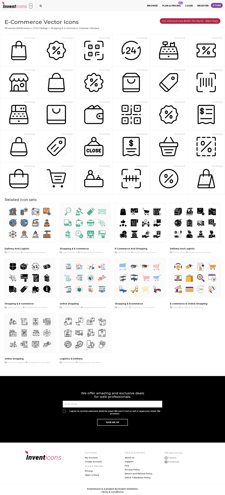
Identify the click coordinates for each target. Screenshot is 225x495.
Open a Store (92, 475)
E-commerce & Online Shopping (188, 303)
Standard (94, 28)
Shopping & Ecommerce (129, 303)
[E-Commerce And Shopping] (140, 223)
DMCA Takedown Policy (138, 477)
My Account (91, 457)
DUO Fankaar (40, 28)
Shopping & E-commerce (74, 248)
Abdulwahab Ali (70, 252)
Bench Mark (123, 307)
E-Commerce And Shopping (131, 248)
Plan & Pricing (172, 4)
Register (203, 5)
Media (175, 307)
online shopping (69, 303)
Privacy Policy (132, 469)
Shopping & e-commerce (64, 28)
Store (217, 5)
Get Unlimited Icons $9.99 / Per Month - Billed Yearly (190, 21)
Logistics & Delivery (71, 358)
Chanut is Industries (71, 307)
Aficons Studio (14, 252)
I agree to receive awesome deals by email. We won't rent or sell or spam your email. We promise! (114, 412)
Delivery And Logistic (17, 248)
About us (129, 457)
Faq (127, 465)
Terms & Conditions (112, 492)
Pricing (89, 471)
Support (129, 461)
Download (29, 38)
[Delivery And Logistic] (30, 223)
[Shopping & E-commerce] (85, 223)
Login (189, 5)
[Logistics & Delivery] (85, 333)
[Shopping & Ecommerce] (140, 278)
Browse (152, 5)
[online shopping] (85, 278)
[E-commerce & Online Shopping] (195, 278)
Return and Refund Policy (138, 473)
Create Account (93, 461)
